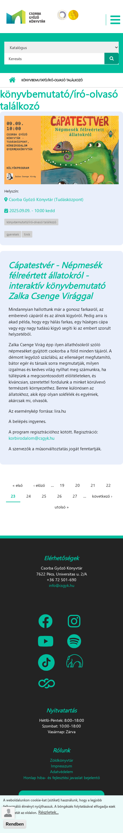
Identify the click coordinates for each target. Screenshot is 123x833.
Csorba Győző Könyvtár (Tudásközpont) (46, 199)
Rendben (15, 824)
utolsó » (62, 507)
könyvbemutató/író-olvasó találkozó (31, 222)
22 (108, 485)
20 (77, 485)
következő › (102, 496)
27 (75, 496)
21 (93, 485)
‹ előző (39, 485)
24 (28, 496)
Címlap (12, 80)
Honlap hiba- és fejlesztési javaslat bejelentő (61, 777)
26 (59, 496)
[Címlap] (26, 13)
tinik (27, 234)
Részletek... (48, 812)
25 (44, 496)
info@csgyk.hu (61, 585)
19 (62, 485)
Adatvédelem (61, 771)
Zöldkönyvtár (61, 760)
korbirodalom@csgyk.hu (31, 438)
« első (18, 485)
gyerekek (13, 234)
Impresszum (61, 766)
